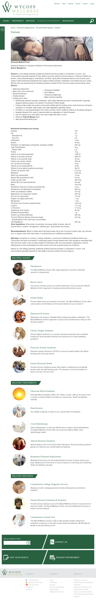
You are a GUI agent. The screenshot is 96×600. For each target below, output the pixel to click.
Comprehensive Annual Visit (42, 517)
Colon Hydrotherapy (39, 424)
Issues (6, 21)
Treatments (18, 21)
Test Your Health (19, 557)
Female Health (36, 298)
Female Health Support (44, 27)
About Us (57, 4)
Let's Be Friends (33, 580)
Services (30, 21)
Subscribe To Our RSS (35, 582)
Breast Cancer (36, 282)
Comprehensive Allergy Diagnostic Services (49, 484)
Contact (85, 4)
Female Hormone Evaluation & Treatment (48, 500)
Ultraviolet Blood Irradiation (42, 391)
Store (64, 4)
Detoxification (36, 408)
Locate (92, 4)
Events (78, 4)
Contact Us (61, 542)
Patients (70, 4)
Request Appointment (67, 557)
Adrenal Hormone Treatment (42, 441)
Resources (68, 21)
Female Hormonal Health (41, 363)
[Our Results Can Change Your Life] (20, 7)
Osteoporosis (35, 266)
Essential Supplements (48, 21)
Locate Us (29, 589)
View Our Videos (33, 585)
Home (13, 27)
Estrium (58, 27)
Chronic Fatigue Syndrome (41, 330)
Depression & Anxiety (39, 313)
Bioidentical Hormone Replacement (45, 456)
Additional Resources (56, 592)
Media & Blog (54, 589)
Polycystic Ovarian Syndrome (43, 347)
